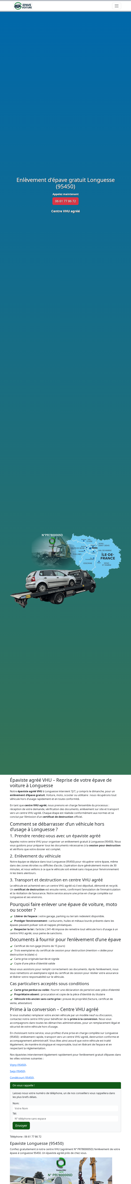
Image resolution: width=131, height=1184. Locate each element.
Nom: (16, 1103)
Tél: (15, 1113)
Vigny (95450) (18, 1065)
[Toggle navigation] (116, 6)
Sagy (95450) (17, 1071)
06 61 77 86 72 (65, 201)
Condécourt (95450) (22, 1077)
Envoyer (21, 1125)
